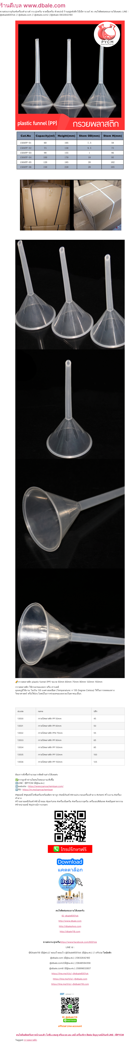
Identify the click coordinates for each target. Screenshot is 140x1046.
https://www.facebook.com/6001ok (78, 942)
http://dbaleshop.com (70, 926)
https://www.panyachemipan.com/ (45, 786)
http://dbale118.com (70, 931)
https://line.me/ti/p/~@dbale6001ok (70, 973)
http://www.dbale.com (70, 921)
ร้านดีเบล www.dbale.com (32, 5)
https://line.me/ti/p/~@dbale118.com (70, 984)
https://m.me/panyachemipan (38, 789)
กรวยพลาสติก (30, 1040)
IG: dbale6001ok (70, 915)
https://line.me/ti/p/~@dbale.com (70, 979)
